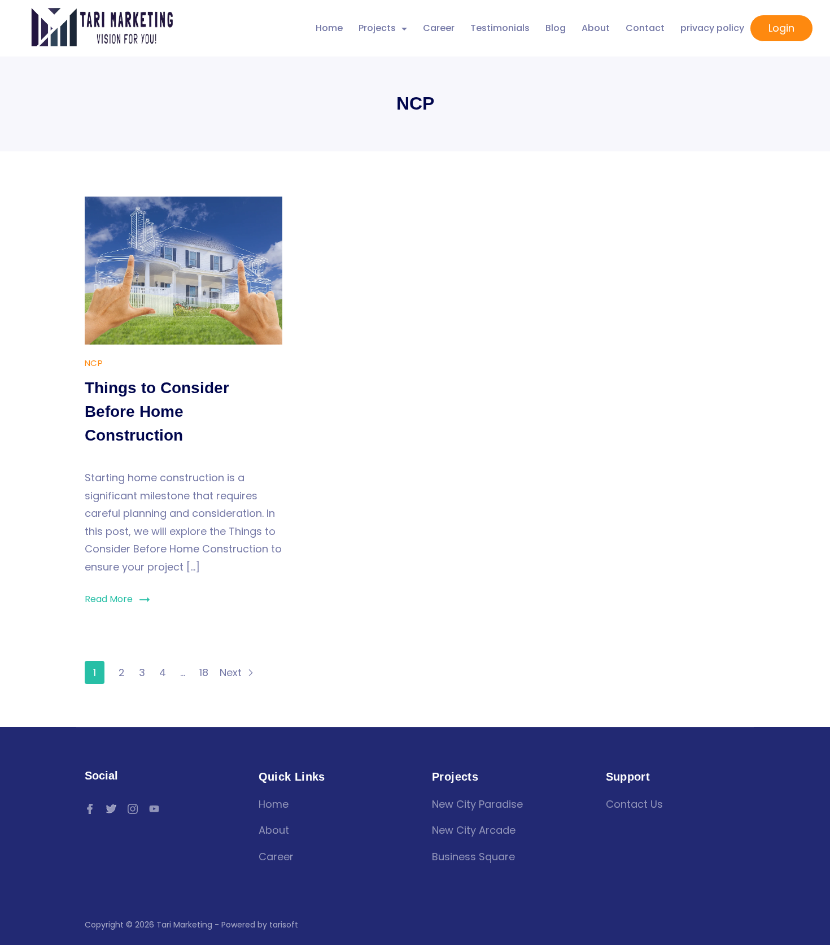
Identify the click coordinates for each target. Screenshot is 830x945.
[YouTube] (154, 809)
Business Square (473, 857)
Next (232, 672)
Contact (645, 27)
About (596, 27)
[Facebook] (90, 809)
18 (203, 672)
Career (439, 27)
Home (329, 27)
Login (781, 28)
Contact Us (634, 804)
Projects (377, 27)
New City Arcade (474, 830)
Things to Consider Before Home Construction (157, 411)
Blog (555, 27)
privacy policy (712, 27)
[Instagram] (133, 809)
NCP (94, 363)
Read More (109, 599)
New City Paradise (477, 804)
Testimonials (500, 27)
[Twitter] (111, 809)
